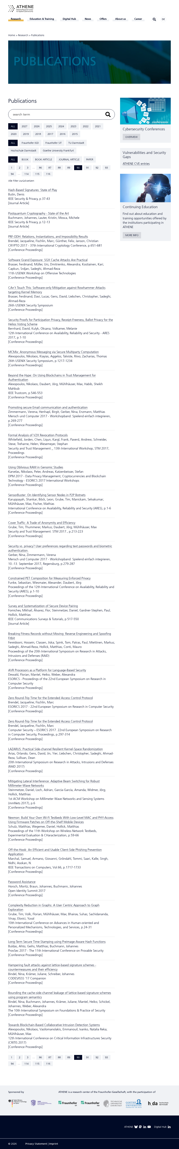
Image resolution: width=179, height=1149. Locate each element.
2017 (50, 134)
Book (25, 159)
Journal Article (69, 159)
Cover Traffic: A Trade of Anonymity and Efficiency (41, 523)
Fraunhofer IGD (30, 142)
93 (106, 167)
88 (59, 167)
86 (40, 167)
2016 (62, 134)
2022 (85, 126)
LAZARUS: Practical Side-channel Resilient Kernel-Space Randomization (55, 749)
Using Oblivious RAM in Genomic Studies (35, 467)
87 (49, 167)
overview (131, 137)
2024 (61, 126)
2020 (13, 134)
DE (163, 19)
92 (97, 167)
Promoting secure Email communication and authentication (48, 407)
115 (37, 174)
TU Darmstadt (76, 142)
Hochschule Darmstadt (23, 150)
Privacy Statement (36, 1143)
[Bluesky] (136, 1126)
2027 (24, 126)
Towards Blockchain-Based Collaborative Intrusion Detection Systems (54, 1025)
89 (68, 167)
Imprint (53, 1143)
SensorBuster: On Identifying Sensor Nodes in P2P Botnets (46, 495)
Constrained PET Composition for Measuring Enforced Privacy (49, 578)
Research (23, 35)
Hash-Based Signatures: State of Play (32, 190)
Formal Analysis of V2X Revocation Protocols (38, 435)
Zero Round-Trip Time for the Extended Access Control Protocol (50, 698)
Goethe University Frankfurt (58, 150)
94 (12, 174)
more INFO (131, 235)
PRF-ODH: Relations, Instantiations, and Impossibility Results (48, 237)
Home (11, 35)
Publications (37, 35)
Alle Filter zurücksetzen (21, 180)
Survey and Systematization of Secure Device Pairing (43, 606)
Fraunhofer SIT (53, 142)
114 (26, 174)
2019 (26, 134)
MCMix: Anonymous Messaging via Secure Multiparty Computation (53, 352)
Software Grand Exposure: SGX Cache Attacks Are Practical (48, 260)
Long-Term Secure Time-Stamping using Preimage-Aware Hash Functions (57, 942)
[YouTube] (149, 1126)
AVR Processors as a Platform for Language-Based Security (47, 670)
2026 (37, 126)
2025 (49, 126)
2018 (38, 134)
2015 (75, 134)
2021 (98, 126)
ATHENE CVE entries (136, 164)
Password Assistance (21, 882)
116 (48, 174)
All (13, 126)
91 (87, 167)
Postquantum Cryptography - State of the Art (38, 213)
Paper (89, 159)
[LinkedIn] (144, 1126)
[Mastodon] (140, 1126)
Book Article (43, 159)
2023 (73, 126)
